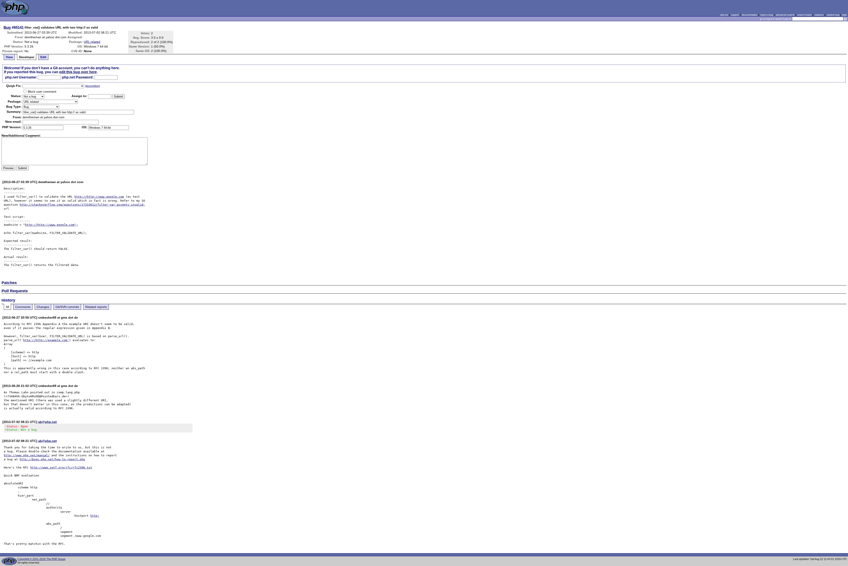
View (9, 57)
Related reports (96, 307)
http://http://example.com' (46, 340)
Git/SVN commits (67, 307)
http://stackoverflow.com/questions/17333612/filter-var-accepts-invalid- (82, 204)
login (844, 14)
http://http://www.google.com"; (51, 224)
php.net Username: (21, 77)
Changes (43, 307)
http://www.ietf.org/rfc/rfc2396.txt (61, 467)
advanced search (785, 14)
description (92, 86)
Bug (7, 27)
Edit (43, 57)
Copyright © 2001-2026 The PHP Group (41, 559)
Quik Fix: (14, 86)
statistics (819, 14)
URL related (92, 42)
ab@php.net (47, 422)
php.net (724, 14)
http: (94, 515)
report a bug (766, 14)
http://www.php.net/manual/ (27, 455)
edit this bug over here (78, 72)
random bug (833, 14)
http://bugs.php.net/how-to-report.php (52, 459)
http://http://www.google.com (99, 196)
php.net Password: (78, 77)
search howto (804, 14)
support (735, 14)
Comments (22, 307)
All (7, 307)
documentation (749, 14)
